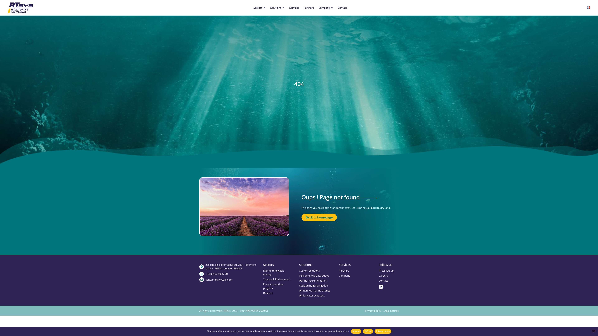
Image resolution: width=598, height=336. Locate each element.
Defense (268, 293)
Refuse (368, 331)
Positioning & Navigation (313, 285)
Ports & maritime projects (273, 286)
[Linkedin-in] (381, 287)
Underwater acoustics (312, 295)
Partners (344, 270)
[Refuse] (594, 331)
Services (345, 265)
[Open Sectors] (264, 8)
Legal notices (391, 311)
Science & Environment (276, 279)
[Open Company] (332, 8)
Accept (356, 331)
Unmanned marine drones (314, 290)
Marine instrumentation (313, 280)
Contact (383, 280)
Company (344, 275)
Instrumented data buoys (314, 275)
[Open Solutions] (283, 8)
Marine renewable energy (273, 272)
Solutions (305, 265)
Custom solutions (309, 270)
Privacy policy (373, 311)
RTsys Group (386, 270)
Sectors (268, 265)
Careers (383, 275)
